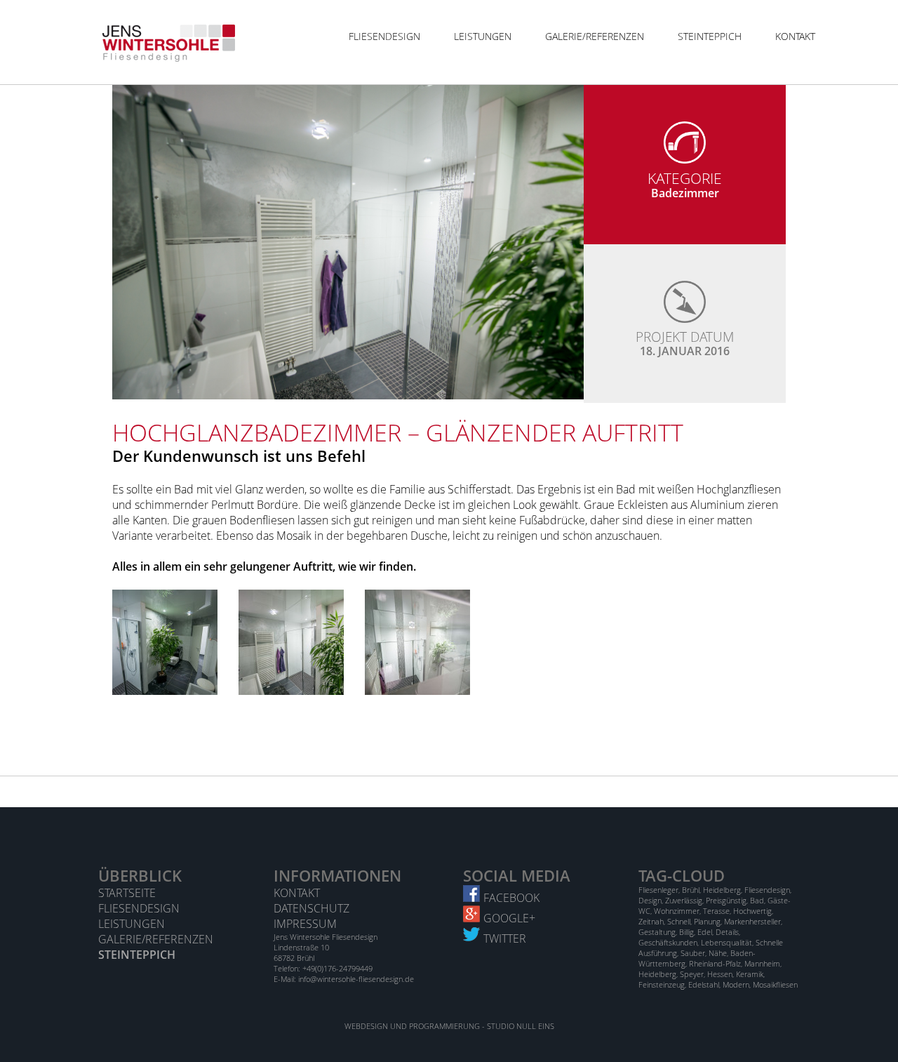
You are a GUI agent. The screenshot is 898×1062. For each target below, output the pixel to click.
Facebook (511, 897)
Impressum (305, 923)
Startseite (127, 893)
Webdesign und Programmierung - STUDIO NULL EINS (449, 1026)
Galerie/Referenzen (594, 36)
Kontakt (795, 36)
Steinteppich (710, 36)
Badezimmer (685, 193)
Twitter (504, 938)
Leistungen (482, 36)
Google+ (509, 918)
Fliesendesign (384, 36)
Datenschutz (311, 908)
